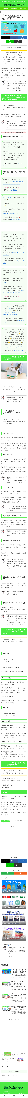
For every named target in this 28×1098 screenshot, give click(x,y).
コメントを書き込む (14, 1071)
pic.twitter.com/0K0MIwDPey (12, 292)
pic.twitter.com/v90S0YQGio (10, 314)
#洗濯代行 (12, 182)
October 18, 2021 (18, 350)
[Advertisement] (14, 841)
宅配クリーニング (6, 820)
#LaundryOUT (15, 252)
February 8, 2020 (15, 219)
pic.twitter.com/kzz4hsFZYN (10, 213)
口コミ (4, 822)
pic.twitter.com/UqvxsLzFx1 (14, 346)
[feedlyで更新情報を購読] (7, 873)
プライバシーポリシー (20, 1091)
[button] (18, 41)
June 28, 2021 (14, 298)
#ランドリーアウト (8, 197)
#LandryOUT (12, 312)
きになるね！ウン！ (7, 1091)
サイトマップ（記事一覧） (7, 1093)
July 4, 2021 (14, 190)
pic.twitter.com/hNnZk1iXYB (12, 184)
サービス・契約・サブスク (18, 820)
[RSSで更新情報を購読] (20, 873)
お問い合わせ (21, 1093)
